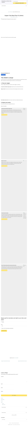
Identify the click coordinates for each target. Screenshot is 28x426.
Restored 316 (18, 424)
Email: (2, 324)
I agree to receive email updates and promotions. (7, 328)
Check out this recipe (4, 114)
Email (2, 387)
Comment (2, 376)
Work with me (3, 404)
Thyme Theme (14, 424)
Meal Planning (2, 399)
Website (2, 391)
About (1, 402)
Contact (3, 403)
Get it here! (3, 74)
